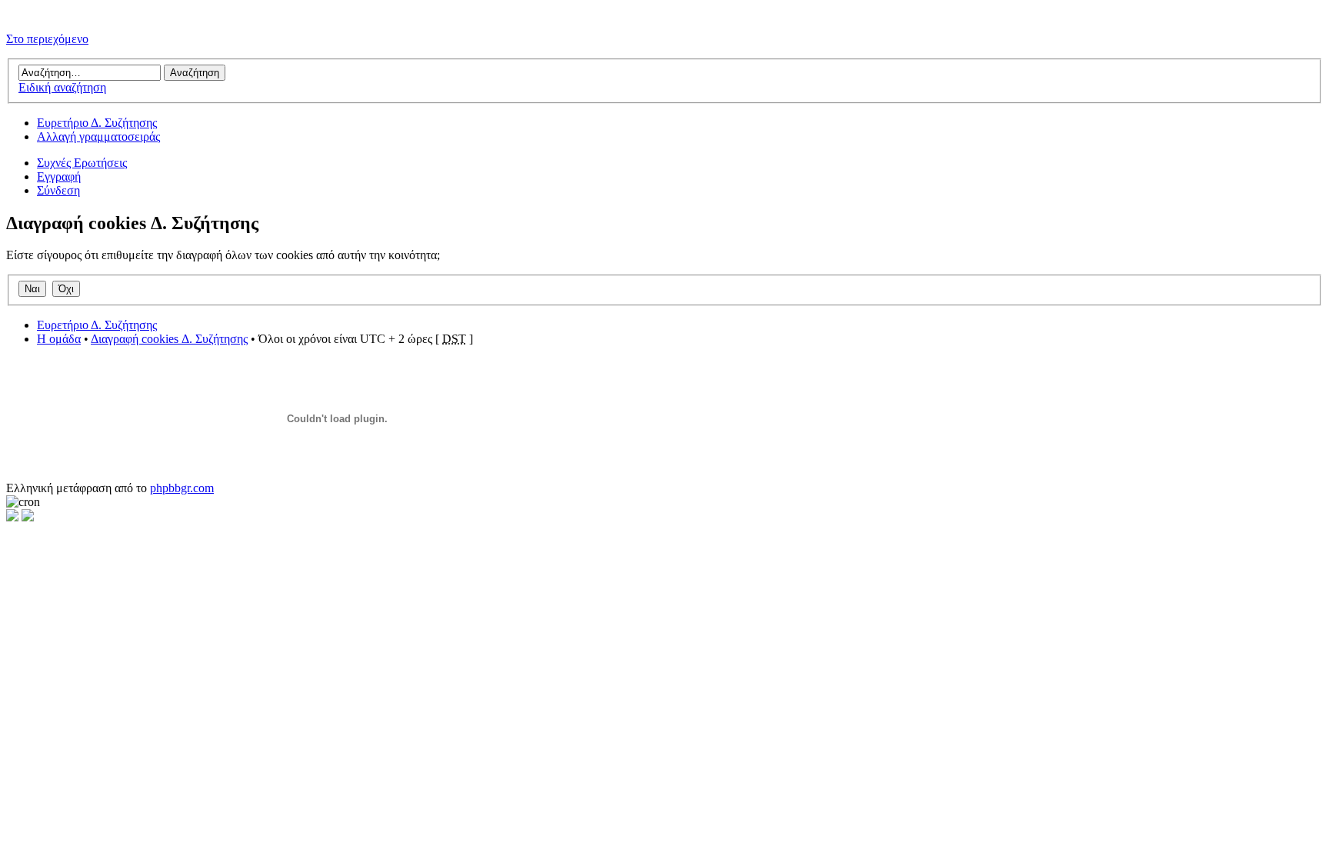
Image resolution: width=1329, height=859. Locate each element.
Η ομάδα (59, 338)
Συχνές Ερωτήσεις (82, 162)
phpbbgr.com (182, 487)
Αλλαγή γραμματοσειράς (98, 136)
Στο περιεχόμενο (47, 38)
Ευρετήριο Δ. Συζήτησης (97, 122)
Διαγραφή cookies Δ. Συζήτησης (169, 338)
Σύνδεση (58, 190)
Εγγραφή (59, 176)
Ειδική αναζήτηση (62, 87)
